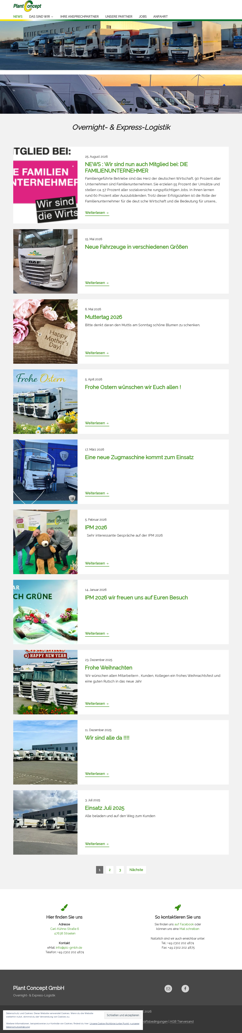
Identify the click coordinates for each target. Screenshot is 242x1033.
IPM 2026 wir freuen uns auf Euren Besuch (136, 597)
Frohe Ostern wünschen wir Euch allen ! (133, 387)
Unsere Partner (118, 16)
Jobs (143, 16)
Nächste (136, 870)
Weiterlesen (97, 213)
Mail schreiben (189, 929)
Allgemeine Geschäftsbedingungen (143, 1021)
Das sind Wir (39, 16)
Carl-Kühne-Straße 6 (64, 929)
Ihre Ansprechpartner (79, 16)
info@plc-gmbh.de (69, 947)
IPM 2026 (96, 527)
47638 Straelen (64, 933)
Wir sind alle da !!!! (107, 738)
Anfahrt (160, 16)
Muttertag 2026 (103, 317)
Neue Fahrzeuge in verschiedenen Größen (136, 247)
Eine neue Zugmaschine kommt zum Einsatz (139, 457)
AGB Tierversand (182, 1021)
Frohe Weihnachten (108, 668)
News (17, 16)
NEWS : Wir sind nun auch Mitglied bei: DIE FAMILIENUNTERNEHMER (136, 167)
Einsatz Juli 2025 (104, 808)
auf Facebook (184, 924)
